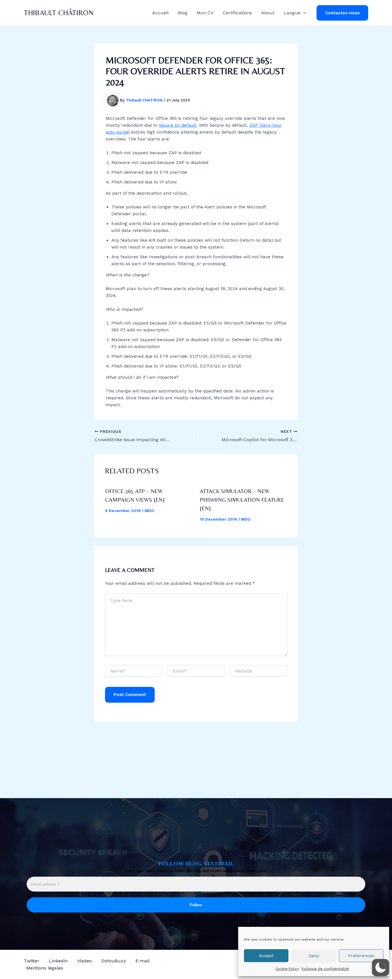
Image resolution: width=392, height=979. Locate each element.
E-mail (142, 961)
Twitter (31, 961)
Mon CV (205, 12)
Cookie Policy (287, 969)
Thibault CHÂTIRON (59, 12)
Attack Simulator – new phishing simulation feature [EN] (242, 499)
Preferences (361, 955)
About (268, 12)
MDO (149, 510)
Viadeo (84, 961)
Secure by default (177, 125)
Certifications (237, 12)
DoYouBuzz (113, 961)
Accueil (160, 12)
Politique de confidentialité (325, 969)
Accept (266, 955)
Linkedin (58, 961)
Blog (182, 12)
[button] (303, 12)
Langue (292, 12)
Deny (313, 955)
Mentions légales (44, 968)
